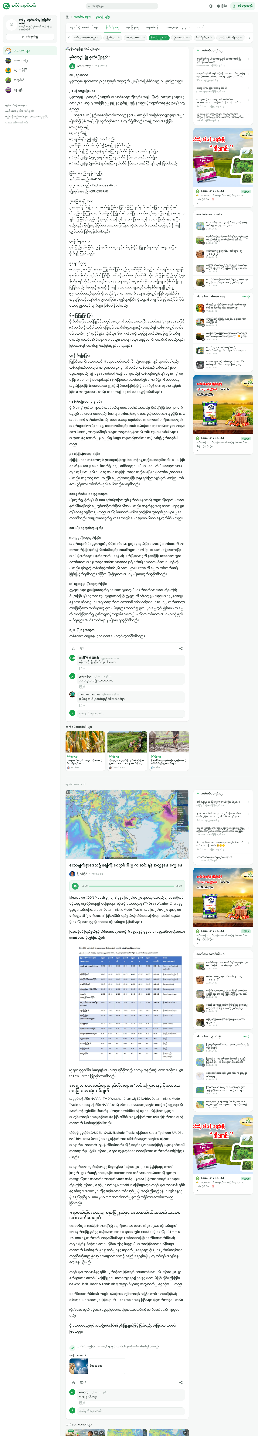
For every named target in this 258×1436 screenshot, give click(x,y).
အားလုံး (246, 296)
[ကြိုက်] (73, 648)
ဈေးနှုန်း (18, 90)
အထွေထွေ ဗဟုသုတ (178, 27)
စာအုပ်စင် (19, 80)
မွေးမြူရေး (133, 27)
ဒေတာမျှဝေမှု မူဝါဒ (39, 116)
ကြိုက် (82, 668)
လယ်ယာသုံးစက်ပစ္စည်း (86, 37)
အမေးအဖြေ (21, 61)
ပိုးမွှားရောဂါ (182, 37)
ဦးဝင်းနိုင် (82, 874)
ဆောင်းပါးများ (22, 51)
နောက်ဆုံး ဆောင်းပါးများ (84, 27)
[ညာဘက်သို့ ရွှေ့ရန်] (247, 38)
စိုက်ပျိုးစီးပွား (204, 37)
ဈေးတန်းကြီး (21, 70)
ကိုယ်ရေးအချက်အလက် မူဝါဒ (19, 111)
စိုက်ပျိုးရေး (113, 27)
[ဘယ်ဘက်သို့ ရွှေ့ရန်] (71, 38)
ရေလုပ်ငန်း (152, 27)
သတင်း (200, 27)
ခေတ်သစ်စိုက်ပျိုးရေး (231, 37)
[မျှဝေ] (181, 648)
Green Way (84, 66)
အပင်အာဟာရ (135, 37)
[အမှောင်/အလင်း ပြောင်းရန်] (211, 6)
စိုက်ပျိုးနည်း (103, 17)
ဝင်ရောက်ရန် (32, 36)
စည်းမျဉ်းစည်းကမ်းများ (16, 116)
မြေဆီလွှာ (113, 37)
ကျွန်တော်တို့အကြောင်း (16, 105)
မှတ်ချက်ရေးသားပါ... (91, 714)
